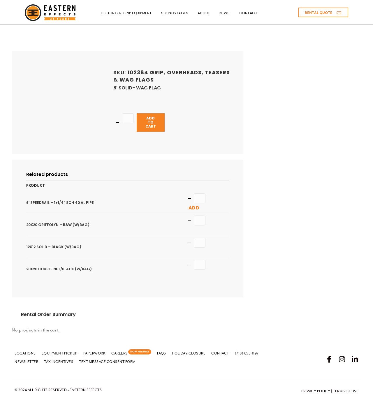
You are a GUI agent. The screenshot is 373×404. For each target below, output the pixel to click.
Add (194, 207)
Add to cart (150, 122)
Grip (157, 72)
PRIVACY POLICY (315, 391)
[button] (323, 12)
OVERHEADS (184, 72)
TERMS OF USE (345, 391)
